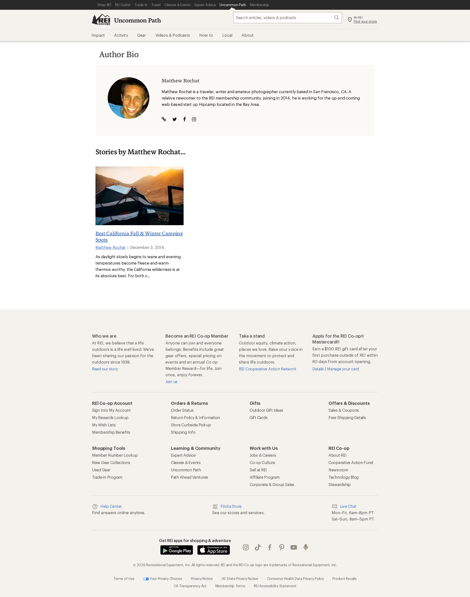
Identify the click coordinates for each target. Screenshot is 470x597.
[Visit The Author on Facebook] (184, 119)
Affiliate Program (265, 477)
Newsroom (338, 469)
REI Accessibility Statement (275, 586)
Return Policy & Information (195, 417)
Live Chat (348, 506)
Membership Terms (230, 586)
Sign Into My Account (111, 410)
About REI (338, 455)
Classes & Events (186, 462)
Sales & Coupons (344, 410)
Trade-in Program (107, 477)
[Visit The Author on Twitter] (174, 119)
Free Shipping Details (347, 417)
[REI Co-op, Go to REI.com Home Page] (101, 19)
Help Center (111, 506)
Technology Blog (344, 477)
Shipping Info (183, 432)
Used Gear (101, 469)
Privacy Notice (202, 578)
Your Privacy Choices (165, 578)
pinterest (282, 548)
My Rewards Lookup (110, 417)
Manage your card (343, 368)
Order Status (182, 410)
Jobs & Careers (263, 455)
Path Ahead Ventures (189, 477)
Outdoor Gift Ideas (266, 410)
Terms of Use (123, 578)
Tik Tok (258, 548)
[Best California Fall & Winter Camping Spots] (139, 195)
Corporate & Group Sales (272, 484)
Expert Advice (183, 455)
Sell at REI (258, 469)
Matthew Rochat (110, 247)
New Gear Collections (111, 462)
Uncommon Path (137, 20)
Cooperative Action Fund (351, 462)
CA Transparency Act (190, 586)
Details (318, 368)
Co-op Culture (262, 462)
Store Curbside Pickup (191, 424)
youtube (294, 548)
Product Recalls (344, 578)
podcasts (306, 548)
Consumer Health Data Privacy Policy (295, 578)
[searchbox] (287, 17)
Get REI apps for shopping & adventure (195, 540)
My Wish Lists (104, 424)
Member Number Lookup (115, 455)
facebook (270, 548)
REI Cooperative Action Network (267, 368)
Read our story (105, 368)
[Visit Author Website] (164, 119)
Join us (171, 381)
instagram (246, 548)
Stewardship (340, 484)
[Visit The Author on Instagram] (194, 119)
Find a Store (231, 506)
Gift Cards (258, 417)
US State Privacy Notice (240, 578)
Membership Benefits (111, 432)
